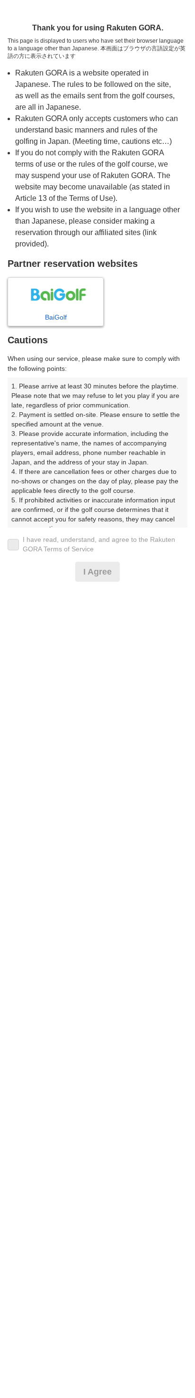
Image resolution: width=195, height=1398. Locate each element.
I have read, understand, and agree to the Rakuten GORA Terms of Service (99, 544)
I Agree (97, 571)
